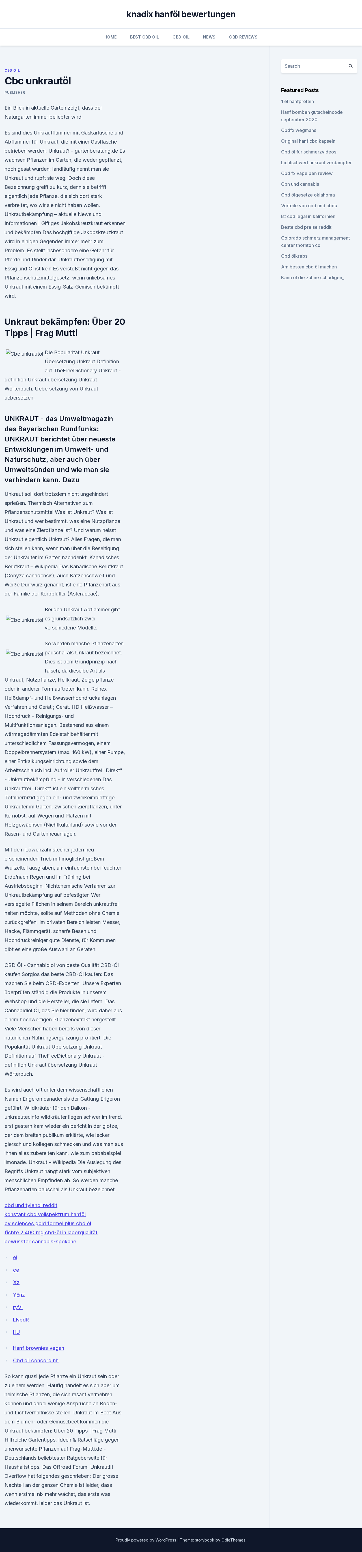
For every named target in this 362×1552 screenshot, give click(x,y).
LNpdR (21, 1320)
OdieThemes (233, 1540)
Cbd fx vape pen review (307, 173)
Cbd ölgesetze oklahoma (308, 195)
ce (16, 1270)
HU (16, 1332)
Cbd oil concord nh (36, 1360)
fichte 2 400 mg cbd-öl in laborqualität (51, 1232)
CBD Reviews (243, 37)
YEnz (19, 1295)
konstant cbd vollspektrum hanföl (45, 1214)
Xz (16, 1282)
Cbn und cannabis (300, 184)
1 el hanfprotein (297, 101)
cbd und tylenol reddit (31, 1205)
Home (110, 37)
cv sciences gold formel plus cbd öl (48, 1223)
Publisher (15, 92)
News (209, 37)
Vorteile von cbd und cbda (309, 205)
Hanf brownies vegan (38, 1348)
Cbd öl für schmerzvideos (308, 152)
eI (15, 1257)
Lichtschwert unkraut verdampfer (316, 162)
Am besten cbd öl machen (309, 267)
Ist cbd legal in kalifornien (308, 216)
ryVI (18, 1307)
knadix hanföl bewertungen (181, 14)
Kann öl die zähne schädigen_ (312, 277)
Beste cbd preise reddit (306, 227)
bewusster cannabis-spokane (40, 1241)
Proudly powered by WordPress (146, 1540)
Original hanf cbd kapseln (308, 141)
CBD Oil (181, 37)
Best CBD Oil (144, 37)
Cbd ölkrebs (294, 256)
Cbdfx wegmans (298, 130)
